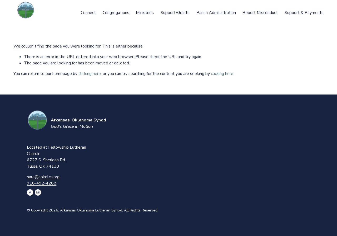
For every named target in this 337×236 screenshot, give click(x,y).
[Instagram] (38, 192)
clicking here (89, 74)
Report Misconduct (260, 13)
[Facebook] (30, 192)
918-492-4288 (41, 183)
